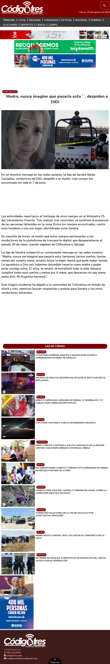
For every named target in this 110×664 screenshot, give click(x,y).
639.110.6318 (13, 652)
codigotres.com (14, 655)
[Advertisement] (55, 78)
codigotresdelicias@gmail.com (22, 658)
